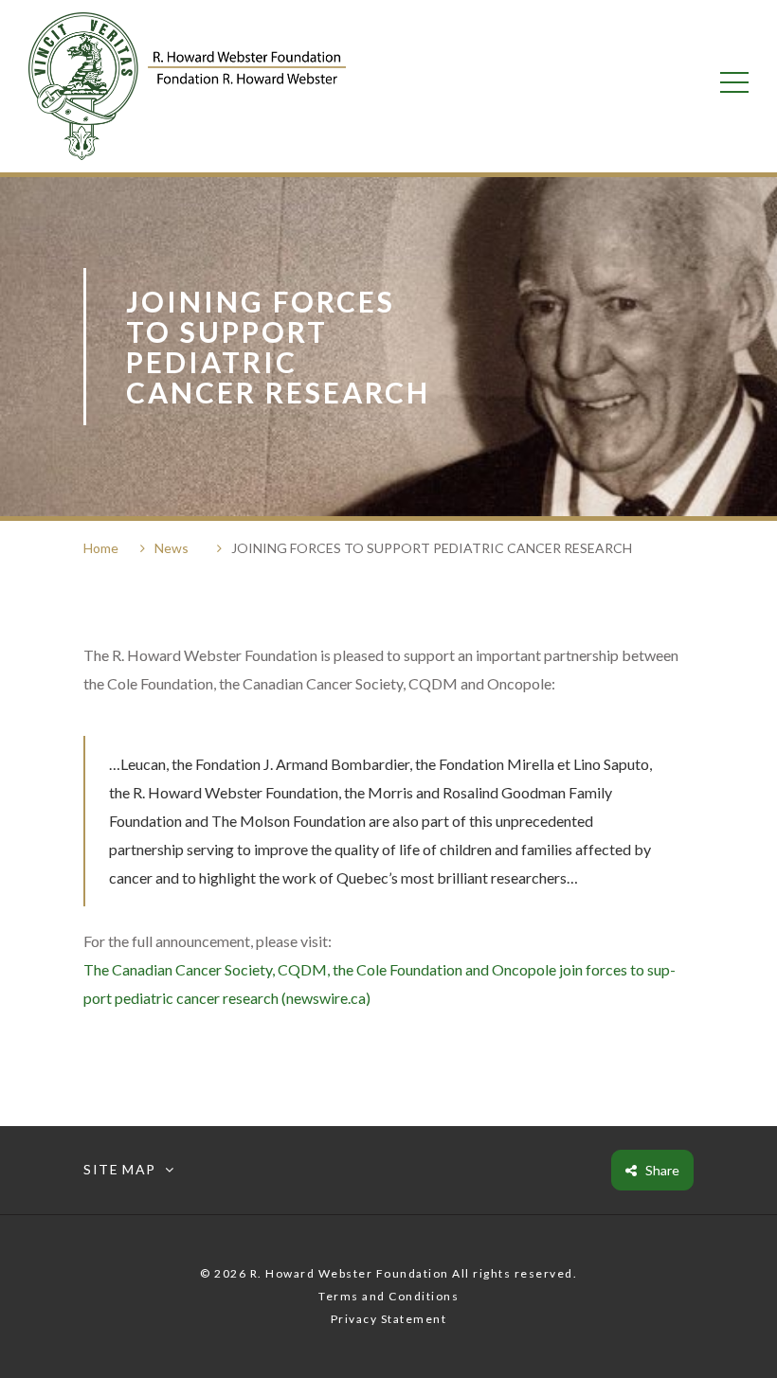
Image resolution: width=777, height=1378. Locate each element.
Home (100, 548)
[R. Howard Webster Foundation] (187, 85)
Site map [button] (119, 1169)
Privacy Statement (389, 1319)
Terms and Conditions (388, 1296)
